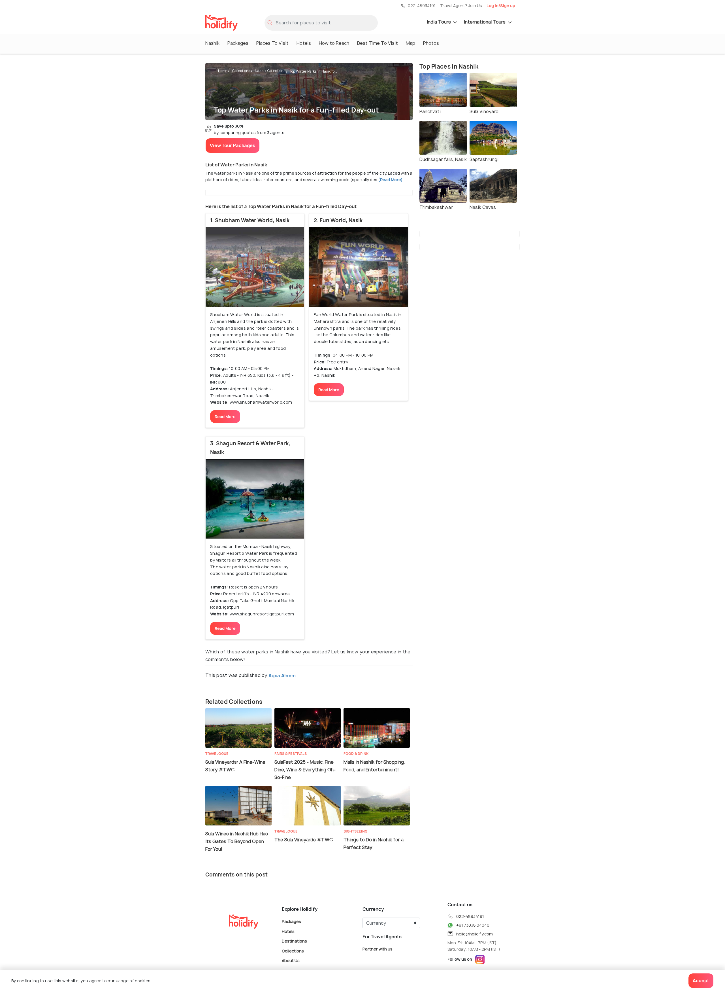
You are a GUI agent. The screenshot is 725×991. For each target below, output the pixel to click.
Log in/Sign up (501, 5)
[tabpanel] (255, 267)
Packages (237, 43)
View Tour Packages (232, 145)
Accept (701, 980)
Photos (431, 43)
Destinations (294, 941)
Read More (225, 416)
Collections (241, 70)
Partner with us (377, 949)
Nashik (212, 43)
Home (222, 70)
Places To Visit (272, 43)
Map (410, 43)
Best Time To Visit (377, 43)
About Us (291, 960)
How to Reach (334, 43)
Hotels (304, 43)
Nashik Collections (270, 70)
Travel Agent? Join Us (461, 5)
